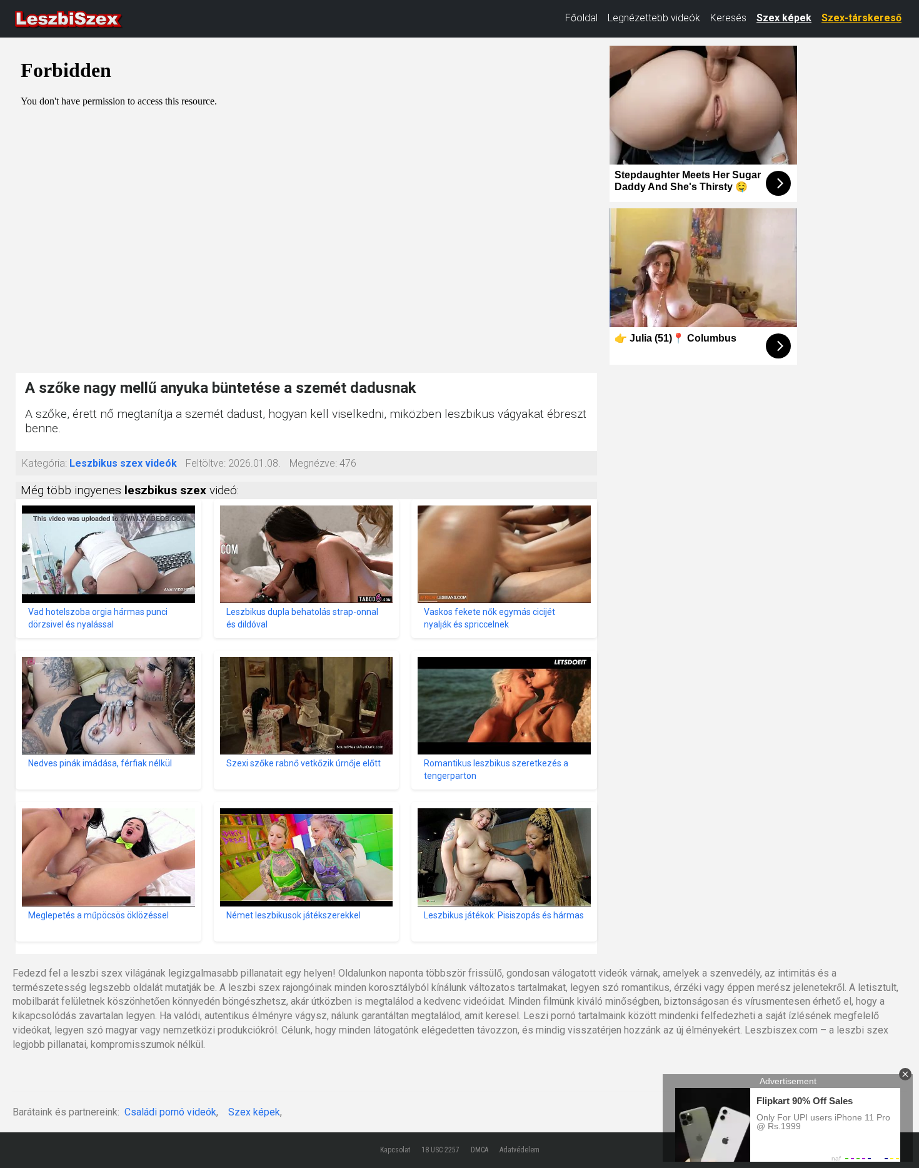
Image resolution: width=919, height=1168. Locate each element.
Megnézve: (313, 463)
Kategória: (44, 463)
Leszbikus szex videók (123, 463)
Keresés (728, 18)
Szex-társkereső (861, 18)
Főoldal (581, 18)
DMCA (479, 1149)
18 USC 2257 (440, 1149)
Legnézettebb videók (654, 18)
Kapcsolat (395, 1149)
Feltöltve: (206, 463)
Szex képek (783, 18)
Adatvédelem (520, 1149)
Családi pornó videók (170, 1112)
